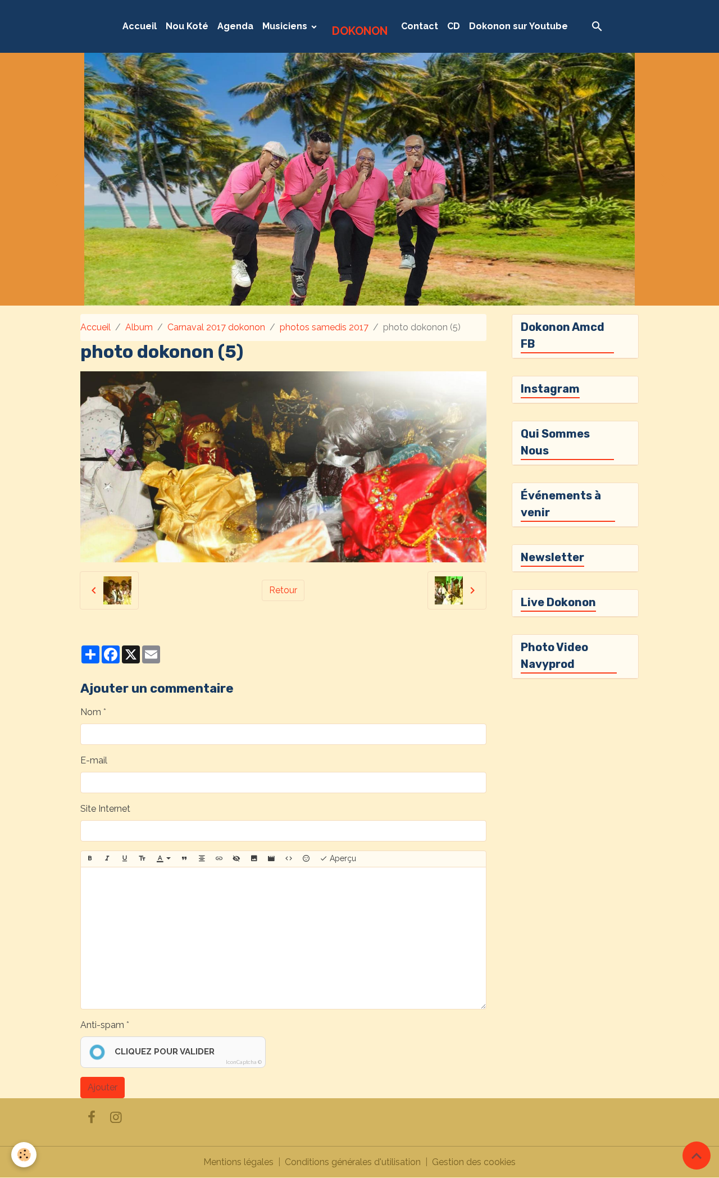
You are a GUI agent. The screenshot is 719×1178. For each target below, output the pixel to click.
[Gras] (90, 859)
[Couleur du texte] (163, 859)
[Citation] (184, 859)
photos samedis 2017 (324, 327)
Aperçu (341, 858)
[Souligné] (125, 859)
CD (453, 26)
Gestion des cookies (474, 1162)
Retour (283, 590)
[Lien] (219, 859)
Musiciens (286, 26)
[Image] (254, 859)
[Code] (289, 859)
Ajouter (102, 1087)
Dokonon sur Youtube (518, 26)
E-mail (93, 760)
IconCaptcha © (244, 1062)
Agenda (235, 26)
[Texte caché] (236, 859)
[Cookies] (24, 1154)
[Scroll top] (696, 1155)
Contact (419, 26)
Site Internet (105, 808)
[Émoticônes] (306, 859)
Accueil (139, 26)
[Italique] (107, 859)
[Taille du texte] (142, 859)
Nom (90, 712)
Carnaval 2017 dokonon (216, 327)
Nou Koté (187, 26)
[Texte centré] (202, 859)
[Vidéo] (271, 859)
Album (139, 327)
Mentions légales (238, 1162)
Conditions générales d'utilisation (353, 1162)
